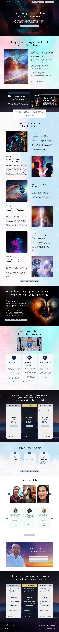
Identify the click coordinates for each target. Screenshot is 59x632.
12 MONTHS (14, 436)
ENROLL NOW (13, 605)
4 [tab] (25, 530)
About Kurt (19, 2)
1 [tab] (22, 530)
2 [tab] (23, 530)
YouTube (24, 1)
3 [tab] (24, 530)
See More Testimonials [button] (29, 534)
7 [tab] (29, 530)
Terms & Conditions (46, 625)
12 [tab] (35, 530)
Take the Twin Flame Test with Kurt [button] (37, 2)
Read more (15, 520)
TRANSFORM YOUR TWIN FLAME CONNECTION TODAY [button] (16, 319)
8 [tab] (30, 530)
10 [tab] (33, 530)
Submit (38, 561)
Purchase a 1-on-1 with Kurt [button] (49, 2)
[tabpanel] (16, 494)
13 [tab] (36, 530)
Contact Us (29, 2)
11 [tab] (34, 530)
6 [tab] (28, 530)
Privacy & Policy (52, 625)
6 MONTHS (14, 431)
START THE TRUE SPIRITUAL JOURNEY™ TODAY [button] (29, 26)
